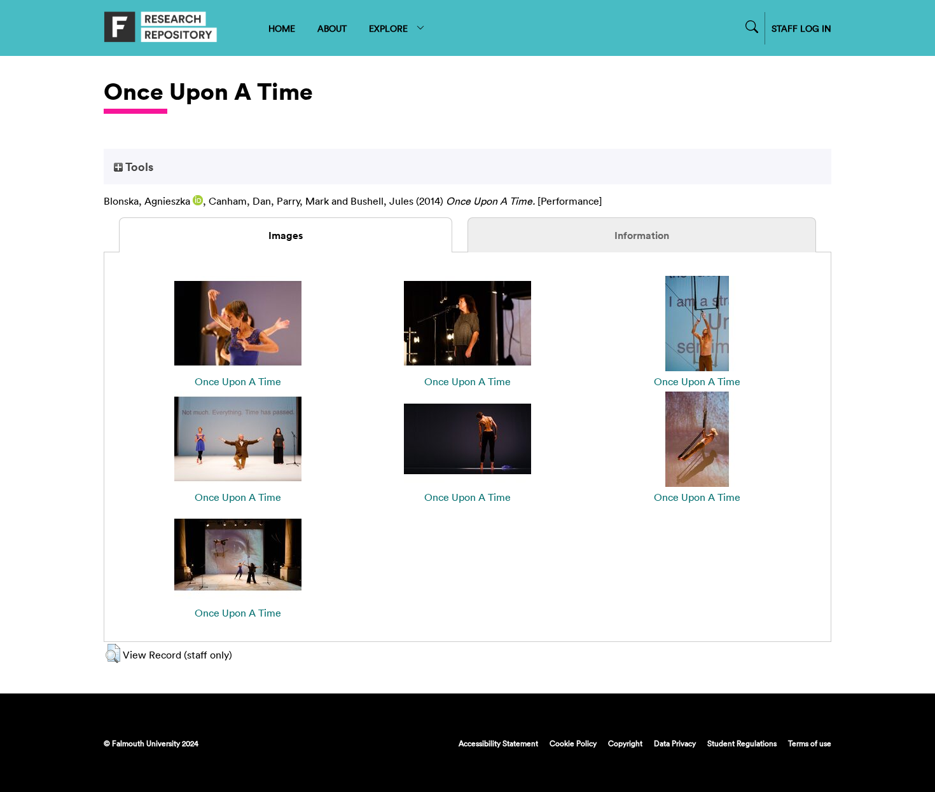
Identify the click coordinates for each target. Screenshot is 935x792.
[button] (113, 653)
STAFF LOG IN (801, 28)
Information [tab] (641, 235)
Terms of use (809, 743)
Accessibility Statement (498, 743)
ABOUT (332, 28)
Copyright (625, 743)
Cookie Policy (573, 743)
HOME (281, 28)
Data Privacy (675, 743)
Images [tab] (285, 235)
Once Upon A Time (238, 381)
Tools (138, 166)
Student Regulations (742, 743)
